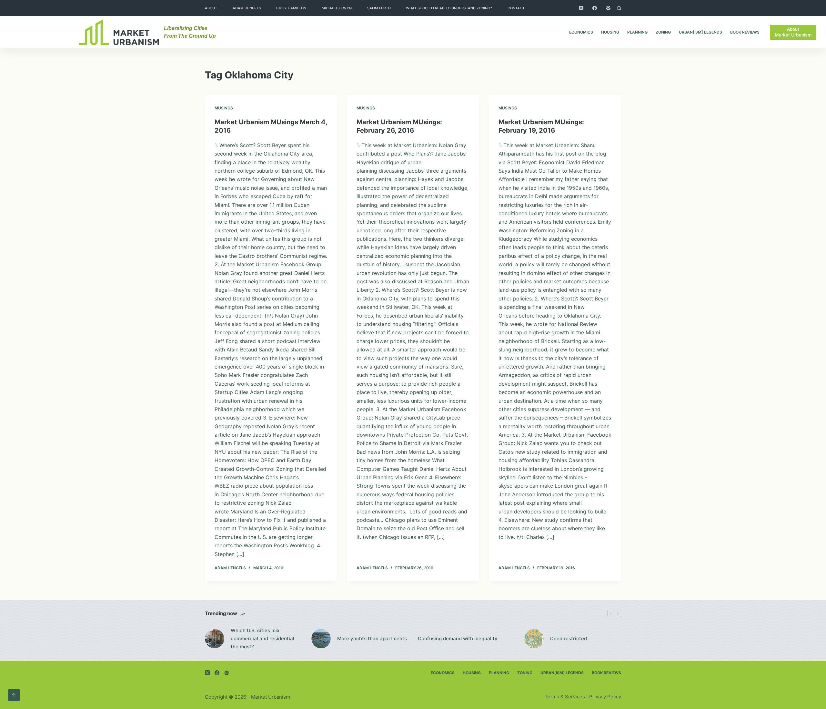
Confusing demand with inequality (458, 638)
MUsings (224, 108)
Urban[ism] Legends (700, 32)
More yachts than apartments (372, 638)
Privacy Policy (605, 697)
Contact (516, 8)
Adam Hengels (247, 8)
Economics (581, 32)
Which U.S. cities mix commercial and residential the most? (262, 638)
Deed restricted (568, 638)
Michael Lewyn (337, 8)
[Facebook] (594, 8)
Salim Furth (379, 8)
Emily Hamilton (291, 8)
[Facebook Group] (608, 8)
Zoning (663, 32)
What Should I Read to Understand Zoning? (449, 8)
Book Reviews (745, 32)
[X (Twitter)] (581, 8)
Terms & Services (565, 697)
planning (637, 32)
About (211, 8)
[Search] (619, 8)
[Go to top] (14, 695)
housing (610, 32)
